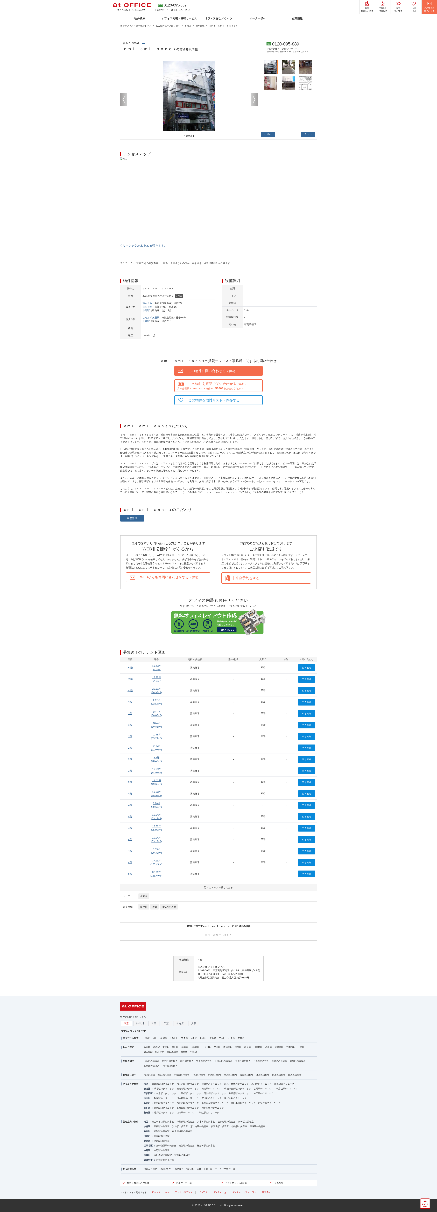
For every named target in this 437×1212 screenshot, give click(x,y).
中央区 (184, 1038)
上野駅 (301, 1047)
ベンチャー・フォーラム (244, 1192)
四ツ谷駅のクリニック (269, 1103)
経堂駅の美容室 (186, 1145)
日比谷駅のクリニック (215, 1093)
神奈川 (140, 1023)
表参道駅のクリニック (163, 1084)
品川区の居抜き (243, 1061)
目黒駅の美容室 (162, 1136)
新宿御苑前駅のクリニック (215, 1103)
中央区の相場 (198, 1074)
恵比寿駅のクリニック (188, 1088)
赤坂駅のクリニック (212, 1084)
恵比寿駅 (227, 1047)
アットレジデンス (184, 1192)
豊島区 (212, 1038)
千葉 (166, 1023)
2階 (130, 747)
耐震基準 (132, 518)
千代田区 (174, 1038)
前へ (269, 134)
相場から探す (129, 1074)
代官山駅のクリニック (287, 1088)
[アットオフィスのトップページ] (132, 7)
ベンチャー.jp (219, 1192)
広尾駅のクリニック (264, 1088)
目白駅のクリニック (187, 1112)
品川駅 (217, 1047)
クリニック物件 (130, 1084)
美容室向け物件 (130, 1121)
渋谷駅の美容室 (180, 1126)
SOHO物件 (165, 1169)
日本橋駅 (258, 1047)
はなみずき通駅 (151, 317)
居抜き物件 (128, 1061)
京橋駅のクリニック (212, 1098)
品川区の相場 (230, 1074)
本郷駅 (146, 310)
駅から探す (128, 1047)
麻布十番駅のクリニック (236, 1084)
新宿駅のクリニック (164, 1103)
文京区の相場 (262, 1074)
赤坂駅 (268, 1047)
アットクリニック (160, 1192)
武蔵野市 (148, 1160)
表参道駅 (279, 1047)
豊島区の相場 (246, 1074)
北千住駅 (159, 1052)
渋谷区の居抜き (151, 1061)
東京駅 (166, 1047)
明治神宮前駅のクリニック (237, 1088)
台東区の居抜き (261, 1061)
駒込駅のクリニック (209, 1112)
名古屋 (180, 1023)
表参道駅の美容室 (226, 1121)
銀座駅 (247, 1047)
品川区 (194, 1038)
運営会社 (266, 1192)
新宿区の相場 (214, 1074)
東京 (126, 1023)
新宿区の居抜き (170, 1061)
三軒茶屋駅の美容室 (166, 1145)
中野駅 (193, 1052)
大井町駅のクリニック (213, 1107)
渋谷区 (147, 1038)
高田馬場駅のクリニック (243, 1103)
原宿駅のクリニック (212, 1088)
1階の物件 (178, 1169)
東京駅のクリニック (166, 1093)
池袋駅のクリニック (164, 1112)
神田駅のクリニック (264, 1093)
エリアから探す (130, 1038)
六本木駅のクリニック (188, 1084)
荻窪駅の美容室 (182, 1155)
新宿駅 (147, 1047)
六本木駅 (290, 1047)
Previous (123, 99)
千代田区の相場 (181, 1074)
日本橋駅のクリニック (188, 1098)
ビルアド (202, 1192)
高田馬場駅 (172, 1052)
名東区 (143, 896)
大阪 (193, 1023)
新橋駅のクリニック (284, 1084)
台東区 (231, 1038)
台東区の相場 (278, 1074)
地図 (180, 296)
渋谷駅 (156, 1047)
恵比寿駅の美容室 (199, 1126)
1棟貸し (190, 1169)
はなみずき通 (169, 906)
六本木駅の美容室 (206, 1121)
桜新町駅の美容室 (206, 1145)
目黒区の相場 (294, 1074)
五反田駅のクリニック (188, 1107)
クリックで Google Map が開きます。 (143, 245)
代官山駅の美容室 (220, 1126)
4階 (130, 793)
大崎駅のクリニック (164, 1107)
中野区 (241, 1038)
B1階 (130, 667)
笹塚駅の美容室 (257, 1126)
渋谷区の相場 (164, 1074)
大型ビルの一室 (204, 1169)
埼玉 (154, 1023)
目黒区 (203, 1038)
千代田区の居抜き (223, 1061)
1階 (130, 702)
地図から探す (150, 1169)
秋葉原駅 (195, 1047)
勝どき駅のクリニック (235, 1098)
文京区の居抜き (151, 1065)
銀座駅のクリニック (164, 1098)
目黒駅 (184, 1052)
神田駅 (175, 1047)
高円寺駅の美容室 (163, 1155)
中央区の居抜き (204, 1061)
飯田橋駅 (148, 1052)
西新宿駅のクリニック (188, 1103)
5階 (130, 873)
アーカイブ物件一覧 (225, 1169)
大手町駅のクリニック (190, 1093)
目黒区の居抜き (279, 1061)
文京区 (222, 1038)
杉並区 (147, 1155)
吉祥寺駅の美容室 (165, 1160)
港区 (155, 1038)
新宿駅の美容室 (162, 1131)
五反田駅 (206, 1047)
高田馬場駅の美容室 (182, 1131)
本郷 (154, 906)
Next (254, 99)
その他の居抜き (170, 1065)
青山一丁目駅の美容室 (163, 1121)
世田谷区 (148, 1145)
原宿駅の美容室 (162, 1126)
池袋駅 (238, 1047)
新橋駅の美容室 (246, 1121)
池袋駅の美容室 (162, 1140)
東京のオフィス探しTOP (133, 1031)
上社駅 (146, 321)
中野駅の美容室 (162, 1150)
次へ (307, 134)
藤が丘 (143, 906)
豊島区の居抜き (297, 1061)
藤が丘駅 (147, 303)
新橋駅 (184, 1047)
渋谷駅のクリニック (164, 1088)
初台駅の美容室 (239, 1126)
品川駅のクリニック (261, 1084)
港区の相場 (149, 1074)
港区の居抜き (187, 1061)
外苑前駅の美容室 (185, 1121)
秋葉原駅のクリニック (240, 1093)
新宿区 (163, 1038)
